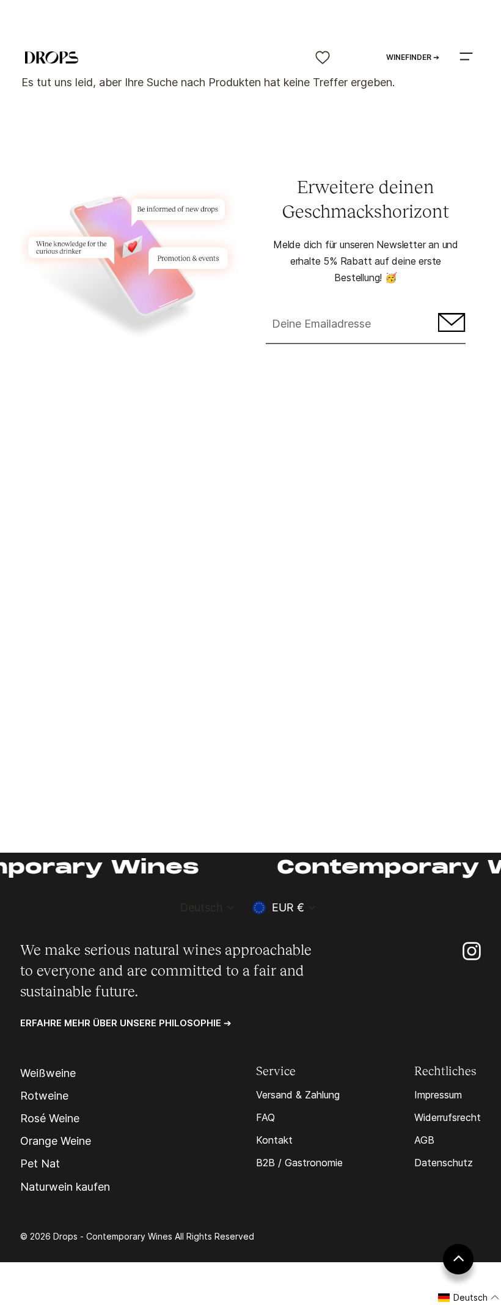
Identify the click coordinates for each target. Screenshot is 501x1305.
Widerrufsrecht (447, 1117)
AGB (424, 1140)
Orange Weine (55, 1141)
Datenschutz (443, 1162)
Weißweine (48, 1073)
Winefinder (412, 57)
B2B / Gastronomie (299, 1162)
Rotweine (44, 1095)
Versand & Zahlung (298, 1095)
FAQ (265, 1117)
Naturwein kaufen (65, 1187)
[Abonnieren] (450, 325)
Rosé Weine (49, 1118)
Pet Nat (40, 1163)
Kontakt (274, 1140)
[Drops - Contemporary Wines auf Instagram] (472, 950)
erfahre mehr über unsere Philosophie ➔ (126, 1023)
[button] (469, 1297)
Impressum (438, 1095)
